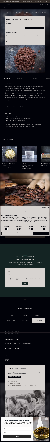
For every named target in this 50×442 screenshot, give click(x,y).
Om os (6, 352)
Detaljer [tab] (25, 211)
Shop (7, 12)
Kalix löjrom (25, 320)
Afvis (9, 233)
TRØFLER (14, 343)
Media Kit (35, 352)
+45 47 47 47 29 (13, 381)
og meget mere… (38, 320)
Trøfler (25, 315)
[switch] (19, 229)
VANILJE (19, 343)
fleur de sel (38, 315)
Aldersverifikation (8, 355)
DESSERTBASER (26, 12)
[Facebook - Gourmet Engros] (8, 361)
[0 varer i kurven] (45, 4)
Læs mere (8, 38)
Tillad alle (41, 233)
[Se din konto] (38, 4)
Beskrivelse (7, 78)
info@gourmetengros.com (15, 383)
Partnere (30, 352)
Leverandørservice (19, 352)
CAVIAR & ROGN (8, 343)
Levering (35, 78)
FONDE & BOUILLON (26, 343)
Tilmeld (17, 436)
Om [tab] (41, 211)
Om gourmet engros (14, 376)
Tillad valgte (25, 233)
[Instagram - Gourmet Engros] (6, 361)
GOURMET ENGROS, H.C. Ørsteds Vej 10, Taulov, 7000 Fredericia (23, 385)
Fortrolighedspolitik (13, 279)
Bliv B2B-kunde (12, 352)
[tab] (7, 78)
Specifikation (21, 78)
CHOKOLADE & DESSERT (15, 12)
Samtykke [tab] (9, 211)
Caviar (11, 315)
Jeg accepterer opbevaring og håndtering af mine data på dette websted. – (25, 278)
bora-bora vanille (11, 320)
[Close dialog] (46, 418)
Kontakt (26, 352)
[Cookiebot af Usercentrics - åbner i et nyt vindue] (43, 207)
